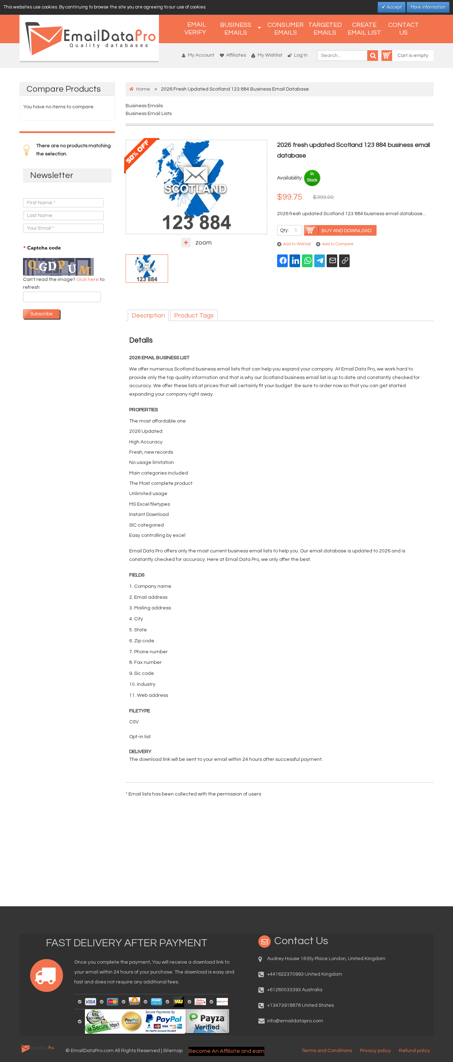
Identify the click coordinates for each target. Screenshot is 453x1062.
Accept (393, 7)
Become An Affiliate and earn (226, 1051)
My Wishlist (270, 55)
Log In (301, 55)
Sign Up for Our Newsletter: (54, 191)
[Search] (372, 55)
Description (148, 315)
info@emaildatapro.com (295, 1020)
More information (428, 7)
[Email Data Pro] (89, 38)
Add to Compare (338, 244)
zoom (203, 242)
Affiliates (236, 55)
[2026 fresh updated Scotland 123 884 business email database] (147, 268)
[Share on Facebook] (282, 260)
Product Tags (194, 315)
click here (88, 279)
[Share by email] (332, 260)
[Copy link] (344, 260)
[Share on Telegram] (319, 260)
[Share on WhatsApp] (307, 260)
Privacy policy (375, 1050)
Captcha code (42, 248)
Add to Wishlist (297, 244)
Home (143, 89)
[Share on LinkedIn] (294, 260)
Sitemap (173, 1050)
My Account (201, 55)
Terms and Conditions (327, 1050)
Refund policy (414, 1050)
